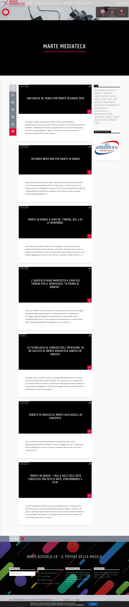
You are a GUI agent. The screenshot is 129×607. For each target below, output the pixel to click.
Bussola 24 (111, 90)
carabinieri (108, 93)
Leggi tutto (69, 581)
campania (98, 93)
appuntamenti (100, 90)
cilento (97, 96)
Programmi (69, 3)
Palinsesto (57, 3)
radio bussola (109, 102)
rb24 (110, 114)
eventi (97, 99)
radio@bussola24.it (46, 580)
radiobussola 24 (101, 111)
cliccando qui (79, 605)
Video (97, 123)
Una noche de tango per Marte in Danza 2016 (55, 98)
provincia (98, 102)
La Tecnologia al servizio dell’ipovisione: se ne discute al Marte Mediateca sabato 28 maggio (55, 350)
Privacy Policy (58, 600)
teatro (97, 120)
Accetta (93, 604)
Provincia (22, 336)
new (109, 99)
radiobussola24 (113, 105)
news (115, 99)
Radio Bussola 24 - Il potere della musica (64, 557)
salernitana (99, 117)
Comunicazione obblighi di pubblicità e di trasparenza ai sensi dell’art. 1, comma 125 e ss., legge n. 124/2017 (106, 575)
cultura (113, 96)
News (48, 3)
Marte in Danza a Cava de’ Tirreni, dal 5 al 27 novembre (55, 221)
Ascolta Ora (123, 3)
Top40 (104, 120)
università (112, 120)
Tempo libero (24, 86)
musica (103, 99)
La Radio (39, 3)
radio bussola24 (101, 114)
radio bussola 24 (101, 108)
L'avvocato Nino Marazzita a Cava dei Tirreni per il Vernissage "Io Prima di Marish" (55, 283)
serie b (116, 117)
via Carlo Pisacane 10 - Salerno (50, 583)
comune (105, 96)
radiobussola (100, 105)
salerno (109, 117)
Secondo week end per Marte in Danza (55, 159)
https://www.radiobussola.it (49, 573)
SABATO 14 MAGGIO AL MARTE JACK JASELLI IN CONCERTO (55, 416)
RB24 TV (79, 3)
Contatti (90, 3)
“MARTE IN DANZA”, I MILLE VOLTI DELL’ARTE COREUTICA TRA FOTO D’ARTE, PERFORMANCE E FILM (55, 479)
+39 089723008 (45, 576)
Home (31, 3)
